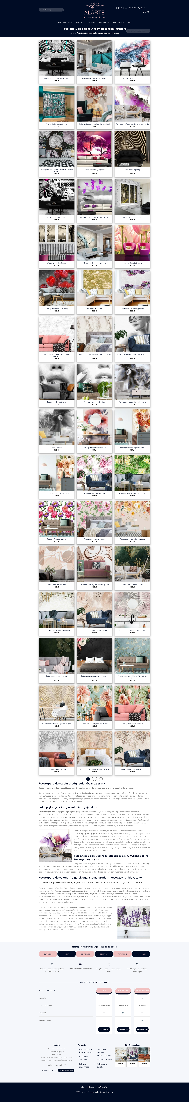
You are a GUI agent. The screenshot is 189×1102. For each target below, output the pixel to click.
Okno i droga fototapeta (132, 217)
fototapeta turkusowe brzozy (56, 124)
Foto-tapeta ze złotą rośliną (56, 676)
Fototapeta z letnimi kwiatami (132, 724)
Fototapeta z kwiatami (94, 309)
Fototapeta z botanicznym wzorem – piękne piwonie (56, 171)
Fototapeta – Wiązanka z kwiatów (132, 539)
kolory (80, 22)
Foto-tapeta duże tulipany (132, 263)
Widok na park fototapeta (56, 263)
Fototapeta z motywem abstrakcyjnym (94, 585)
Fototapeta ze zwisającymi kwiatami (56, 630)
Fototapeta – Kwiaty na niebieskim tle (94, 724)
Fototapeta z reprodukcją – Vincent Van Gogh (132, 677)
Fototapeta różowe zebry (56, 217)
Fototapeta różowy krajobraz (94, 170)
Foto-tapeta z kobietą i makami (94, 448)
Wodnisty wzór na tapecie (132, 78)
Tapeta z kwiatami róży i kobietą (57, 493)
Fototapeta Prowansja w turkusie (94, 78)
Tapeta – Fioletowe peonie (56, 539)
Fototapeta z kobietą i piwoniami (132, 448)
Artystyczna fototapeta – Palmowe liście (94, 769)
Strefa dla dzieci (122, 22)
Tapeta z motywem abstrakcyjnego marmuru (94, 354)
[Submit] (62, 10)
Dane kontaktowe (104, 1059)
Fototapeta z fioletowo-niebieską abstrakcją (132, 124)
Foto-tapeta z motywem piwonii (94, 493)
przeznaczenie (64, 22)
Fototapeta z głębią (132, 170)
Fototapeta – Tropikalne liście (132, 585)
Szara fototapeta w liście (56, 769)
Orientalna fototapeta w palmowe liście (56, 724)
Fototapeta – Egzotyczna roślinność (132, 493)
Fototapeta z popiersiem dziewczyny (132, 402)
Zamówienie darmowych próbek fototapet (104, 1052)
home (72, 33)
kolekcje (104, 22)
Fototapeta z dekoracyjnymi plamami (94, 630)
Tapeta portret (56, 448)
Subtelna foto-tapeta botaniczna (132, 769)
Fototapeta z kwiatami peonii (94, 539)
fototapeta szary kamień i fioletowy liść (94, 217)
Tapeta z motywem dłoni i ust (94, 402)
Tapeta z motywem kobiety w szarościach (132, 354)
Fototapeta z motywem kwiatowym (94, 676)
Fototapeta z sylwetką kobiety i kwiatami (94, 124)
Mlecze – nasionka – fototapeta (94, 263)
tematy (91, 22)
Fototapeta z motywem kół (56, 585)
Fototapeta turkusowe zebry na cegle (56, 78)
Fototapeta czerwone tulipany (57, 309)
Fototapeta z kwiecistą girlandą (132, 309)
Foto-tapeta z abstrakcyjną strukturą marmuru (56, 355)
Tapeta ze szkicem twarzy (56, 402)
